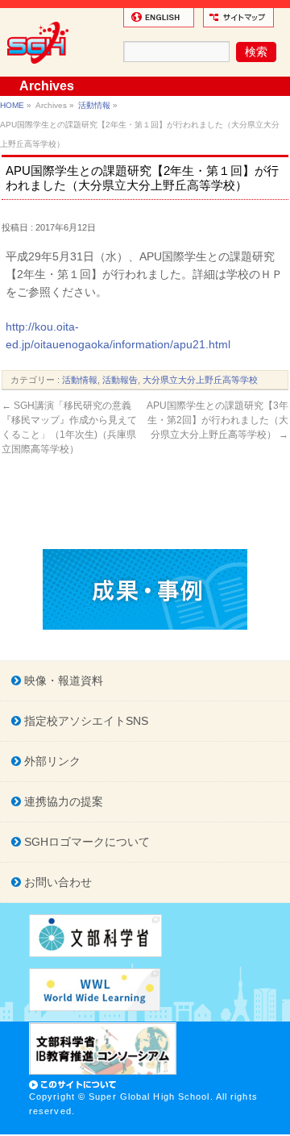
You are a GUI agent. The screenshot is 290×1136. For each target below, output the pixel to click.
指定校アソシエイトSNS (84, 720)
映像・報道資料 (62, 680)
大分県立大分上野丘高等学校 (200, 380)
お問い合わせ (56, 882)
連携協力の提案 (62, 801)
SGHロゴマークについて (85, 841)
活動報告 (120, 380)
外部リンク (51, 761)
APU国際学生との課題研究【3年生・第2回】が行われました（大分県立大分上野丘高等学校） (217, 420)
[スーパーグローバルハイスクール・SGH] (40, 69)
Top (276, 1122)
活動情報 (94, 105)
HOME (12, 105)
